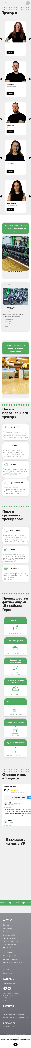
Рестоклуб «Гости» (9, 1011)
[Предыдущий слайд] (1, 39)
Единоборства (8, 973)
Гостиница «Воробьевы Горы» (13, 1014)
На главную (4, 2)
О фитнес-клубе (9, 935)
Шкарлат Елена (10, 163)
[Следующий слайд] (30, 39)
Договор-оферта (9, 1026)
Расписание (7, 952)
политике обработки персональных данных (20, 1040)
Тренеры (6, 925)
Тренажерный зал (9, 956)
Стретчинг (7, 969)
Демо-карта (7, 928)
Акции (5, 932)
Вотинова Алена (10, 44)
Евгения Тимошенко (11, 203)
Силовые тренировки (10, 959)
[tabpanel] (15, 309)
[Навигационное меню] (28, 3)
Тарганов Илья (10, 84)
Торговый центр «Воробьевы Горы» (15, 1018)
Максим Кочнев (10, 125)
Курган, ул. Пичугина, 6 (12, 993)
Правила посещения (10, 938)
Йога (5, 966)
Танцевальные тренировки (12, 962)
